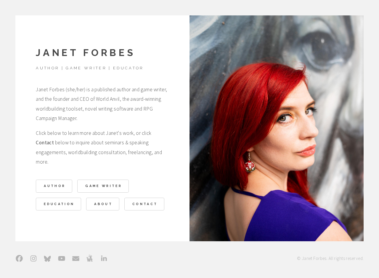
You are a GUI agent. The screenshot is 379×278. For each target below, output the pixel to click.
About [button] (103, 204)
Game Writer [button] (103, 186)
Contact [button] (145, 204)
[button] (19, 258)
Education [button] (59, 204)
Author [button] (54, 186)
